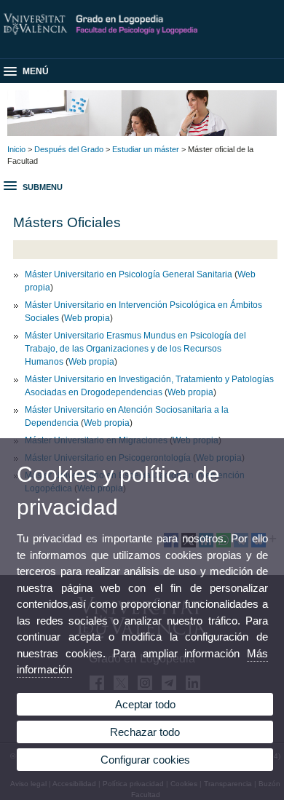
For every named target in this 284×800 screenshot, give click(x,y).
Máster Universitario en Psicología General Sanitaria (128, 274)
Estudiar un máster (145, 149)
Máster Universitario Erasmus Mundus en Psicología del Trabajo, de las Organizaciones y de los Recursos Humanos (135, 348)
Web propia (87, 318)
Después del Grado (68, 149)
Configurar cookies (145, 759)
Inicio (16, 149)
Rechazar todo (145, 732)
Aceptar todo (145, 704)
